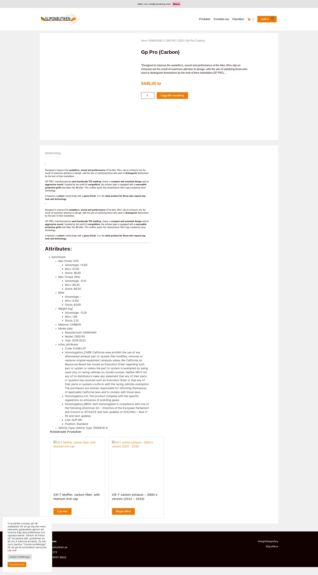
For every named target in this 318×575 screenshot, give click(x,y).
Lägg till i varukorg (172, 95)
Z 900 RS (170, 40)
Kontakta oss (221, 19)
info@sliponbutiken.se (53, 547)
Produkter (205, 19)
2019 (181, 40)
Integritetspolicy (268, 541)
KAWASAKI (155, 40)
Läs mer (62, 511)
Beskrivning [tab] (53, 153)
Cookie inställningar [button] (20, 556)
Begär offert (123, 511)
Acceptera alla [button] (17, 564)
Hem (144, 40)
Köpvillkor (238, 19)
